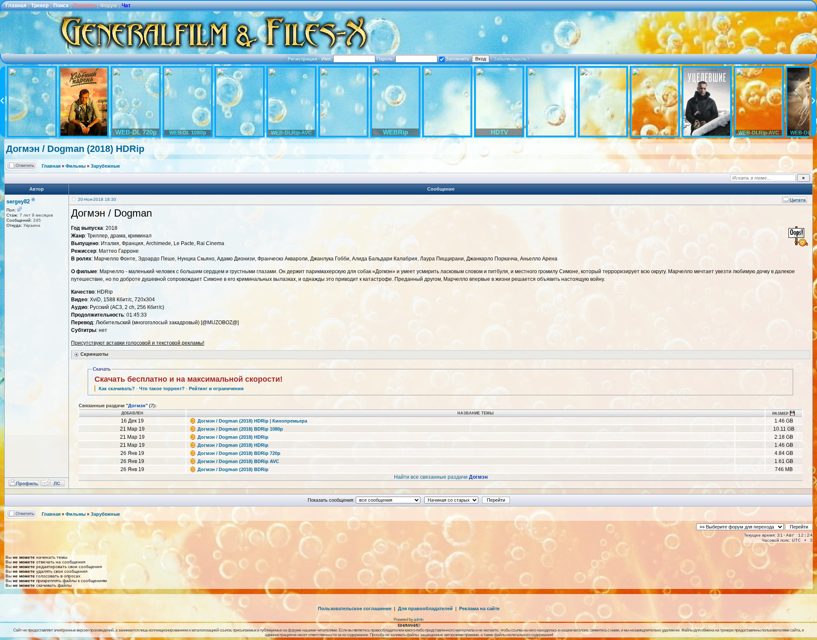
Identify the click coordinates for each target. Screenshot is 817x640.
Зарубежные (105, 166)
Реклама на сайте (479, 608)
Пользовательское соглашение (354, 608)
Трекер (40, 6)
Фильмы (76, 166)
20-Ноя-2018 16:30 (97, 199)
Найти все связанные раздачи (441, 477)
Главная (16, 6)
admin (418, 619)
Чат (126, 6)
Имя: (327, 58)
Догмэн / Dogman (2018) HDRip (75, 148)
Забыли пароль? (511, 58)
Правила (84, 6)
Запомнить (457, 58)
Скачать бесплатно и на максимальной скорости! (188, 379)
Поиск (61, 6)
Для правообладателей (425, 608)
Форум (108, 6)
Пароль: (386, 58)
